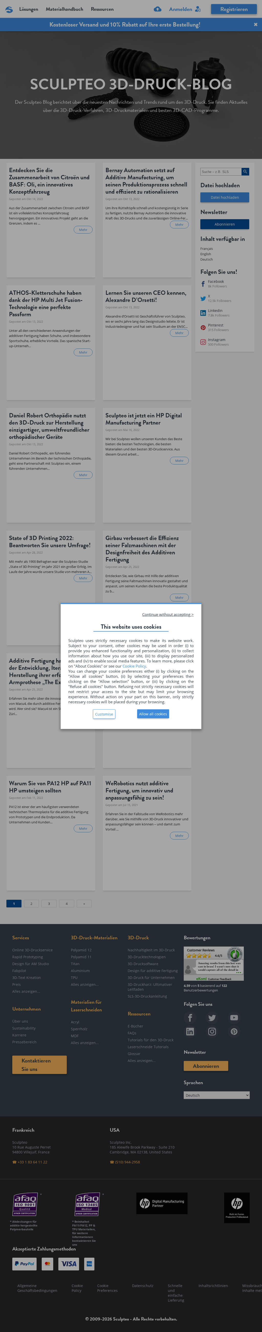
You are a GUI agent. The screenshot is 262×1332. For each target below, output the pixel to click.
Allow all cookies (153, 713)
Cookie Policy (134, 666)
